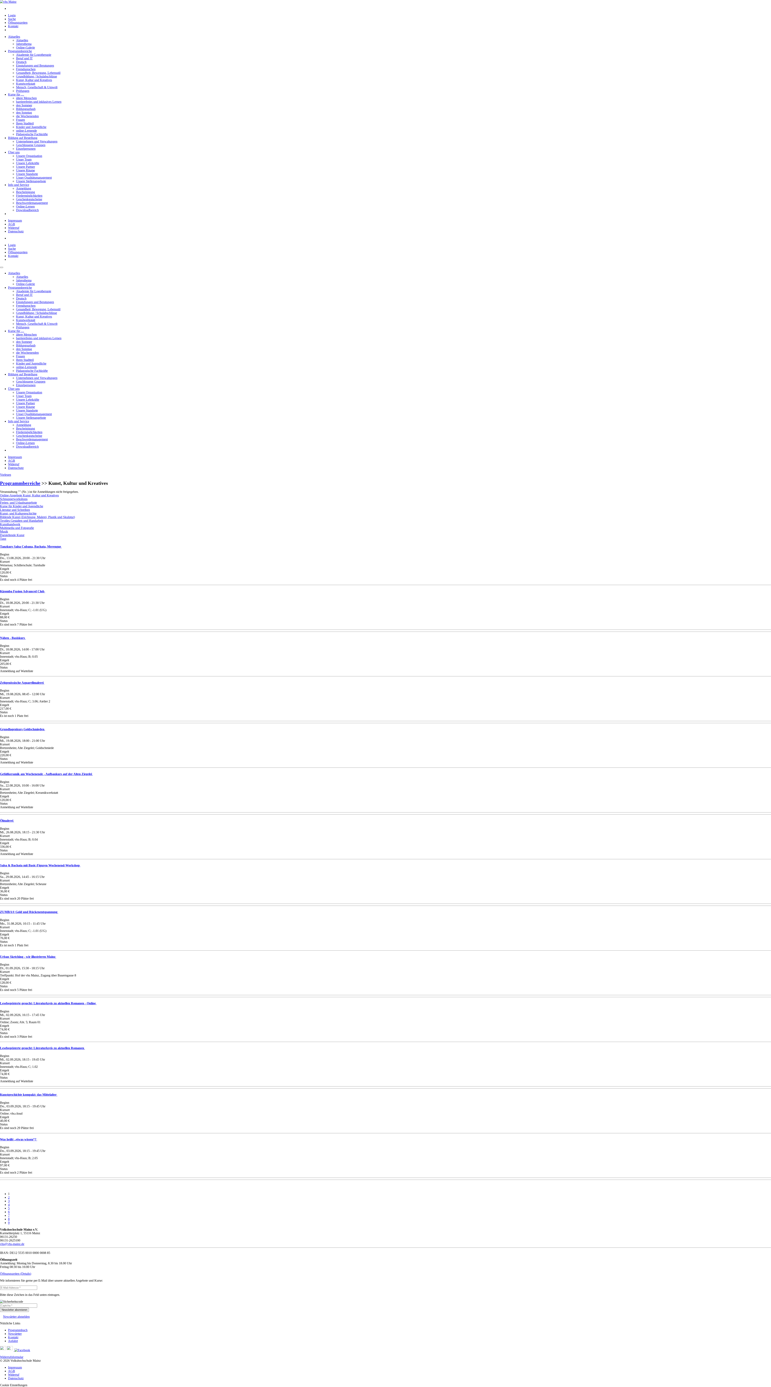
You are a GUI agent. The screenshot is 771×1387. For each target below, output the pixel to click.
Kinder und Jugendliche (31, 127)
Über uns (14, 152)
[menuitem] (389, 8)
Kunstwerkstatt (25, 83)
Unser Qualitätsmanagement (34, 177)
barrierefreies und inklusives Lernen (38, 101)
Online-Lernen (25, 206)
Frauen (20, 119)
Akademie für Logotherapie (33, 54)
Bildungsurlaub (26, 109)
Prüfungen (22, 91)
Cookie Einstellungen (13, 1385)
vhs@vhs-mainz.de (12, 1244)
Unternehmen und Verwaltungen (36, 141)
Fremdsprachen (26, 69)
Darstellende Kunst (12, 535)
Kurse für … (16, 94)
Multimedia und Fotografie (17, 528)
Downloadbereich (27, 210)
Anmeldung (23, 188)
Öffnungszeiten (18, 22)
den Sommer (24, 105)
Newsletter (15, 1333)
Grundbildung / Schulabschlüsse (36, 76)
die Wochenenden (27, 116)
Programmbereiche (20, 51)
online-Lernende (26, 130)
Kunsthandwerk (10, 524)
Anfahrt (13, 1341)
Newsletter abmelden (16, 1316)
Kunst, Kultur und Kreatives (34, 80)
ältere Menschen (26, 98)
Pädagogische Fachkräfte (32, 134)
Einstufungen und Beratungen (35, 65)
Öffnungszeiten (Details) (15, 1273)
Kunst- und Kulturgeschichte (18, 513)
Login (12, 15)
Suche (12, 19)
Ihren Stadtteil (25, 123)
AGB (11, 224)
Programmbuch (18, 1330)
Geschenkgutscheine (29, 199)
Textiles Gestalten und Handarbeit (21, 520)
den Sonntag (24, 112)
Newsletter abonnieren (14, 1309)
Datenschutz (16, 231)
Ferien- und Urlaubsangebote (18, 502)
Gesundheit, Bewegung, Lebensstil (38, 72)
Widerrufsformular (11, 1357)
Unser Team (24, 159)
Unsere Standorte (27, 174)
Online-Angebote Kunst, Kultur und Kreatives (29, 495)
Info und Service (18, 184)
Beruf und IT (24, 58)
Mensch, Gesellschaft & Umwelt (36, 87)
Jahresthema (24, 44)
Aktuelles (14, 36)
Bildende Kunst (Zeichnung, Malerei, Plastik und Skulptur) (37, 517)
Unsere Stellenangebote (31, 181)
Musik (4, 531)
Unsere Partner (25, 166)
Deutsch (21, 62)
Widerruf (13, 227)
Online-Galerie (25, 47)
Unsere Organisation (29, 156)
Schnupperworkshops (14, 499)
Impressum (15, 220)
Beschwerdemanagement (32, 203)
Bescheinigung (25, 192)
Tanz (3, 538)
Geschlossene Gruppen (30, 145)
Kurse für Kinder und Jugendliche (21, 506)
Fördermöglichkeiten (29, 195)
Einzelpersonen (26, 148)
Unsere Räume (25, 170)
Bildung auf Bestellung (22, 138)
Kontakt (13, 26)
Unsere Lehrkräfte (27, 163)
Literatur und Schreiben (15, 510)
